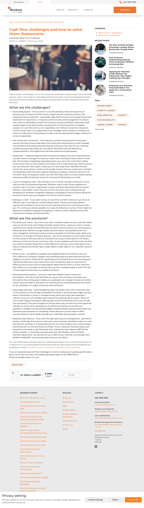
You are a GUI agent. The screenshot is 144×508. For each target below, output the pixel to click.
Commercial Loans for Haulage (34, 477)
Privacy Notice (69, 410)
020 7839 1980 (129, 2)
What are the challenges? (110, 33)
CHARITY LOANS (106, 110)
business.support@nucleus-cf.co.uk (109, 418)
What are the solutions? (109, 35)
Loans (40, 2)
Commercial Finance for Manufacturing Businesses (32, 418)
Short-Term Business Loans (32, 398)
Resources (72, 10)
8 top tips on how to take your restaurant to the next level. (53, 347)
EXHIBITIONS (104, 106)
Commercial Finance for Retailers (31, 424)
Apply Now (125, 10)
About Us (60, 10)
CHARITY (122, 115)
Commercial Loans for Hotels (33, 441)
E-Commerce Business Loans (33, 437)
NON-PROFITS (104, 115)
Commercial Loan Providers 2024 (32, 407)
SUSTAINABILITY (106, 120)
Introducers (19, 2)
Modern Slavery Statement (70, 415)
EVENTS (122, 125)
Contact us (88, 10)
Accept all (133, 500)
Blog (11, 22)
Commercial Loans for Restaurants (30, 450)
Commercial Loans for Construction (30, 468)
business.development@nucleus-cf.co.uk (108, 426)
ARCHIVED (17, 365)
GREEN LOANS (105, 125)
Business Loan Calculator (31, 463)
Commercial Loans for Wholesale (30, 482)
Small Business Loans (29, 402)
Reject (115, 500)
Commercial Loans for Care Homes (32, 457)
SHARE (71, 375)
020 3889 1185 (100, 431)
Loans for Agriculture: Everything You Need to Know (33, 431)
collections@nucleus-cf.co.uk (106, 411)
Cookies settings (95, 500)
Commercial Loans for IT (31, 473)
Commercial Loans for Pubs (32, 445)
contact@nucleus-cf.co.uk (105, 405)
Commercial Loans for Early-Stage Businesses (33, 489)
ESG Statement (70, 421)
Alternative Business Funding (33, 413)
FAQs (65, 429)
